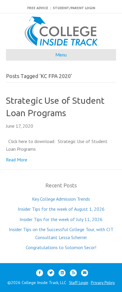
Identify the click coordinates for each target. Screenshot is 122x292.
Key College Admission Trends (61, 199)
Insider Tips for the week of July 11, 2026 (61, 219)
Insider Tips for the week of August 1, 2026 (61, 209)
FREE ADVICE (37, 8)
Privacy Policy (103, 282)
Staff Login (78, 282)
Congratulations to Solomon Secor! (61, 247)
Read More (16, 160)
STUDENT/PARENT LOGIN (74, 8)
